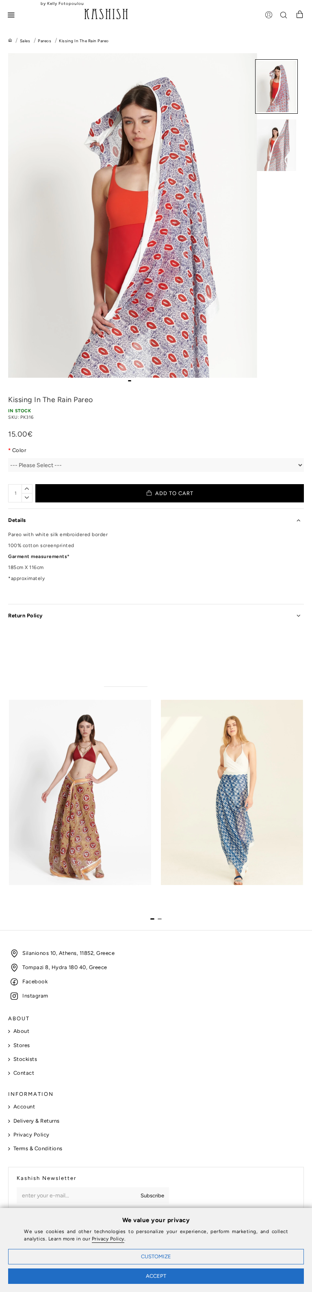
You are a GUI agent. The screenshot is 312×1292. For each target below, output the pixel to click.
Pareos (44, 40)
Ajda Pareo (175, 892)
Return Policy (25, 615)
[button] (129, 380)
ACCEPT (156, 1276)
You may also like (126, 679)
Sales (25, 40)
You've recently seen (182, 679)
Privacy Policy (108, 1239)
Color (19, 450)
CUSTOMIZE (156, 1256)
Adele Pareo (24, 892)
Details (17, 520)
